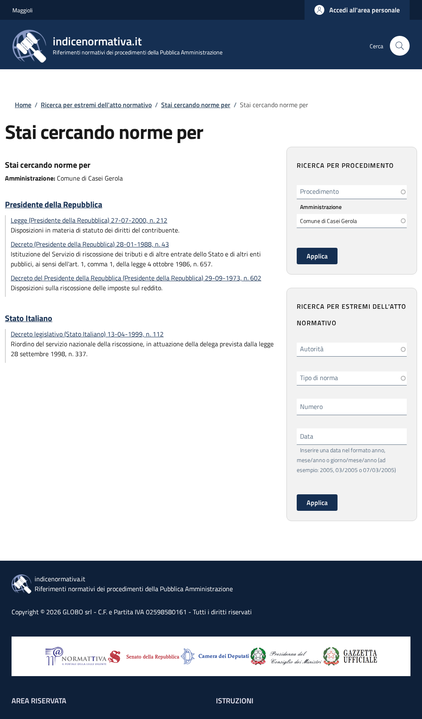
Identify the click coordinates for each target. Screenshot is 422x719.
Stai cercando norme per (195, 105)
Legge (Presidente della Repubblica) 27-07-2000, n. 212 (89, 220)
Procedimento (319, 191)
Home (23, 105)
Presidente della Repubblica (53, 204)
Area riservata (39, 700)
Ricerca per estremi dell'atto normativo (96, 105)
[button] (357, 10)
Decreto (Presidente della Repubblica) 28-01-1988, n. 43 (90, 244)
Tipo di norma (319, 378)
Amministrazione (321, 206)
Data (306, 436)
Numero (311, 406)
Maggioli (22, 10)
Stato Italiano (28, 318)
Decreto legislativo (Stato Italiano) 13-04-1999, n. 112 (87, 334)
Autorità (312, 349)
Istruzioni (234, 700)
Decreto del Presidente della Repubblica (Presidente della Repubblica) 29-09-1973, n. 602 (136, 278)
